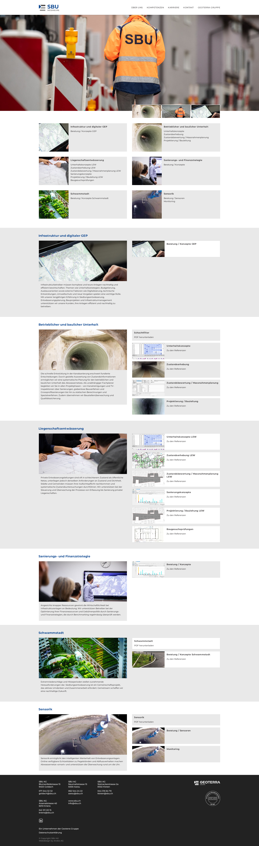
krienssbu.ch (46, 812)
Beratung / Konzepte (174, 164)
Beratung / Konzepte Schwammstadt (89, 198)
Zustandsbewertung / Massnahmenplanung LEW (96, 171)
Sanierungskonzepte (81, 174)
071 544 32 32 (46, 791)
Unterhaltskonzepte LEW (83, 164)
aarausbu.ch (75, 793)
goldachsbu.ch (47, 793)
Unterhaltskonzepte (174, 131)
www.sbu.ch (74, 800)
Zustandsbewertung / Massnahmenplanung (186, 137)
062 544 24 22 (75, 791)
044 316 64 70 (105, 791)
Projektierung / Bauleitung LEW (87, 177)
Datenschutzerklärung (50, 832)
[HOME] (64, 7)
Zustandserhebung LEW (83, 167)
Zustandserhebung (173, 134)
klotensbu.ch (105, 793)
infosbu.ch (74, 803)
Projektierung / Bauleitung (177, 140)
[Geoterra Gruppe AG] (207, 784)
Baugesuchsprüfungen (82, 180)
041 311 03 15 (45, 810)
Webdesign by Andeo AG (51, 841)
